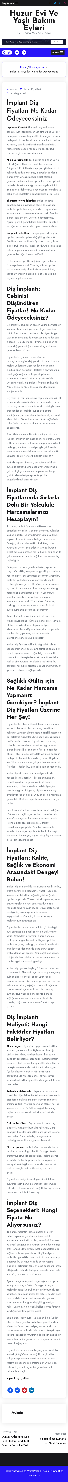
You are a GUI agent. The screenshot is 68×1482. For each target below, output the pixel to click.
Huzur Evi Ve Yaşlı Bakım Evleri (34, 20)
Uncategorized (37, 67)
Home (23, 67)
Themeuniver (34, 1475)
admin (17, 1412)
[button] (10, 3)
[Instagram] (65, 3)
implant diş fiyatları (18, 1378)
